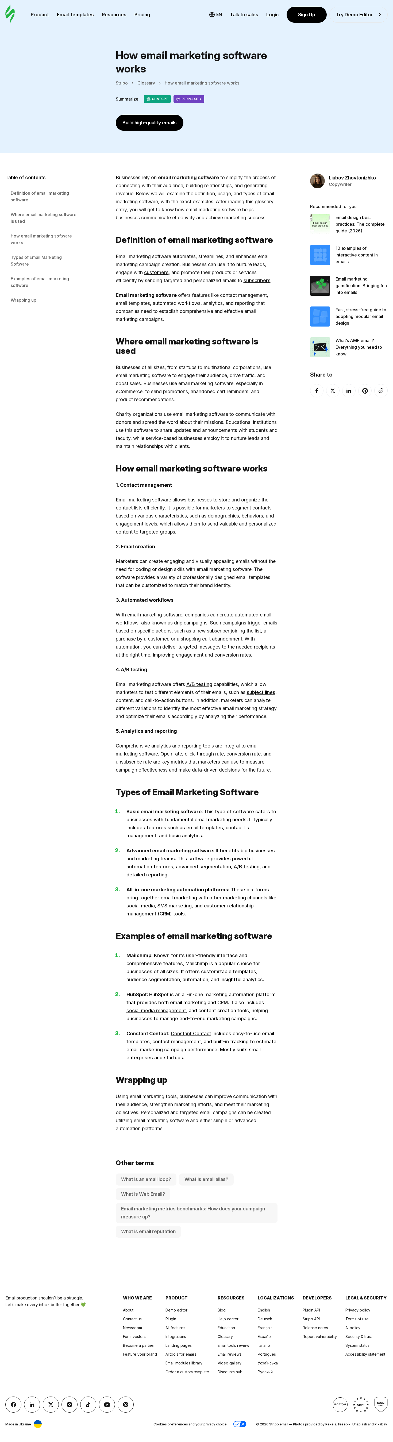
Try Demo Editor (354, 14)
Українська (268, 1363)
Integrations (175, 1336)
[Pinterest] (365, 390)
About (128, 1310)
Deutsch (265, 1319)
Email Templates (75, 14)
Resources (114, 14)
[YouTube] (107, 1405)
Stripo (122, 83)
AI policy (352, 1327)
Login (272, 14)
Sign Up (306, 14)
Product (40, 14)
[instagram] (69, 1405)
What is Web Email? (143, 1194)
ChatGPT (160, 99)
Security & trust (358, 1336)
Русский (265, 1372)
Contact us (132, 1319)
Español (265, 1336)
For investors (134, 1336)
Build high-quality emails (149, 122)
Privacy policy (357, 1310)
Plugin (170, 1319)
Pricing (142, 14)
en (219, 14)
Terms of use (357, 1319)
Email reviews (229, 1354)
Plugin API (311, 1310)
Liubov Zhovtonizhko (352, 178)
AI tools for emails (180, 1354)
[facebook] (316, 390)
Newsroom (132, 1327)
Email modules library (183, 1363)
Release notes (315, 1327)
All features (175, 1327)
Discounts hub (230, 1372)
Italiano (264, 1345)
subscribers (257, 280)
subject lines (261, 692)
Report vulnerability (320, 1336)
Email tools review (233, 1345)
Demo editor (176, 1310)
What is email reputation (148, 1231)
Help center (228, 1319)
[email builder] (10, 15)
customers (156, 272)
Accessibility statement (365, 1354)
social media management (156, 1010)
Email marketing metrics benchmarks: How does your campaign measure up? (193, 1212)
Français (265, 1327)
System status (357, 1345)
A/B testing (199, 684)
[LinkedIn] (349, 390)
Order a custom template (187, 1372)
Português (267, 1354)
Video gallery (229, 1363)
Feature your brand (140, 1354)
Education (226, 1327)
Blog (222, 1310)
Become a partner (139, 1345)
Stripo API (311, 1319)
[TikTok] (88, 1405)
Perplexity (192, 99)
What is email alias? (206, 1179)
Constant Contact (191, 1033)
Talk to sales (244, 14)
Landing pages (178, 1345)
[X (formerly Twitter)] (333, 390)
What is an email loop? (146, 1179)
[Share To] (381, 390)
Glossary (146, 83)
